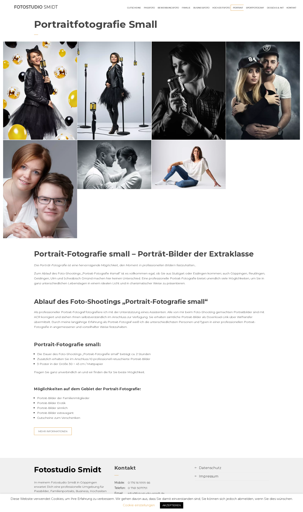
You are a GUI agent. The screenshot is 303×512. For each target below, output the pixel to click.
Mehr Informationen (52, 431)
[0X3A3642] (114, 91)
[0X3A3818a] (189, 91)
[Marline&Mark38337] (114, 164)
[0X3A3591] (40, 91)
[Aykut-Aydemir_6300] (263, 91)
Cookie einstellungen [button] (139, 505)
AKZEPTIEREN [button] (171, 505)
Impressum (208, 476)
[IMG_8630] (40, 189)
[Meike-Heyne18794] (189, 164)
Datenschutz (210, 468)
